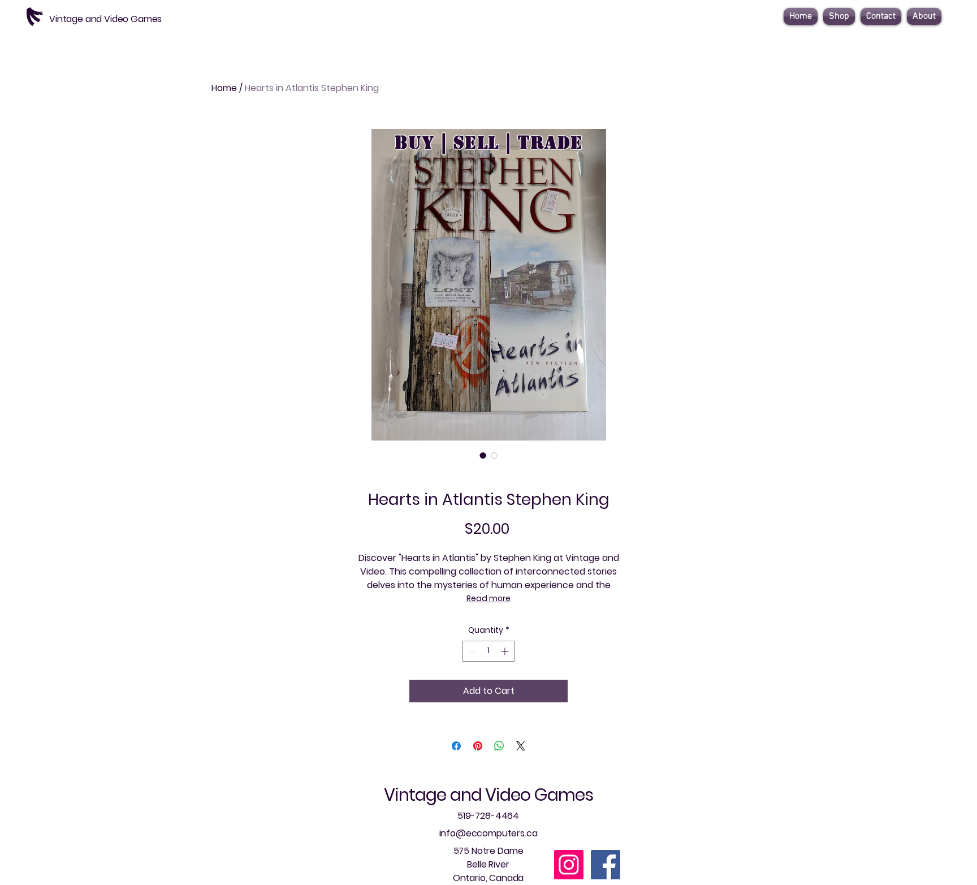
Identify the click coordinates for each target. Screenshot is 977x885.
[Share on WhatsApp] (499, 746)
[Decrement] (471, 651)
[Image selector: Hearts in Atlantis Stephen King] (482, 455)
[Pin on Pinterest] (478, 746)
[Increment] (506, 651)
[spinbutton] (488, 651)
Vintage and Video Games (488, 795)
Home (224, 87)
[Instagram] (568, 864)
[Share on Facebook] (456, 746)
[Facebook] (605, 864)
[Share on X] (521, 746)
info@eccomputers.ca (488, 833)
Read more (488, 598)
